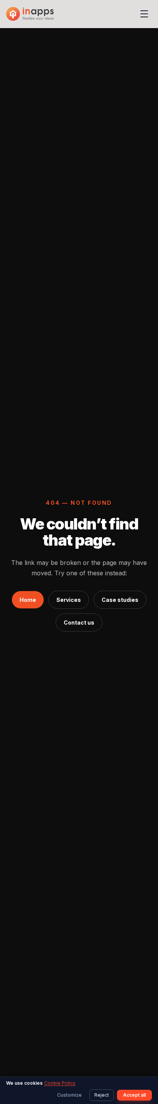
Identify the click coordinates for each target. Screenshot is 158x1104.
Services (68, 599)
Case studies (120, 599)
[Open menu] (144, 14)
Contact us (79, 622)
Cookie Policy (60, 1083)
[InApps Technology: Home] (30, 14)
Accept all (134, 1095)
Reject (101, 1095)
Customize (69, 1095)
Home (28, 599)
